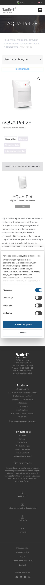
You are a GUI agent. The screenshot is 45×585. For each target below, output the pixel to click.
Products (22, 40)
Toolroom (22, 520)
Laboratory (22, 496)
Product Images (23, 446)
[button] (40, 2)
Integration (22, 403)
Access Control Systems (22, 399)
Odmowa (22, 333)
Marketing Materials (22, 456)
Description (10, 139)
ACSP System (22, 410)
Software (22, 439)
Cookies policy (22, 552)
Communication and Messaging (22, 392)
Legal (22, 556)
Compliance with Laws (22, 561)
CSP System (22, 406)
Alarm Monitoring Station (22, 413)
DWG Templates (22, 449)
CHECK (23, 207)
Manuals (22, 435)
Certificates (23, 442)
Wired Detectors (22, 43)
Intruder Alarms (23, 389)
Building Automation (22, 396)
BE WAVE (22, 417)
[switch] (38, 298)
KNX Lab (22, 532)
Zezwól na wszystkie (23, 324)
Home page (9, 40)
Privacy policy (22, 548)
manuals (23, 139)
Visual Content (22, 453)
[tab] (10, 139)
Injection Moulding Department (22, 508)
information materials (15, 151)
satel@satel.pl (26, 373)
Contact (22, 565)
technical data (12, 145)
